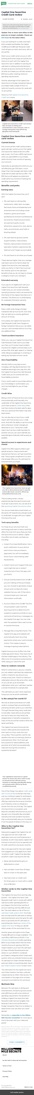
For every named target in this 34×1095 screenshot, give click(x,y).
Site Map (5, 1076)
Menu (29, 4)
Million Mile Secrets (4, 3)
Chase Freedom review (12, 966)
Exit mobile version (17, 1092)
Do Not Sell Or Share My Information (15, 1060)
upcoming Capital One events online (17, 506)
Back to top (29, 1087)
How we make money (23, 28)
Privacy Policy (7, 1071)
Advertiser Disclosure (16, 3)
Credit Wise (21, 405)
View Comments (17, 1042)
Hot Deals (5, 38)
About (5, 1055)
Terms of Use (7, 1066)
